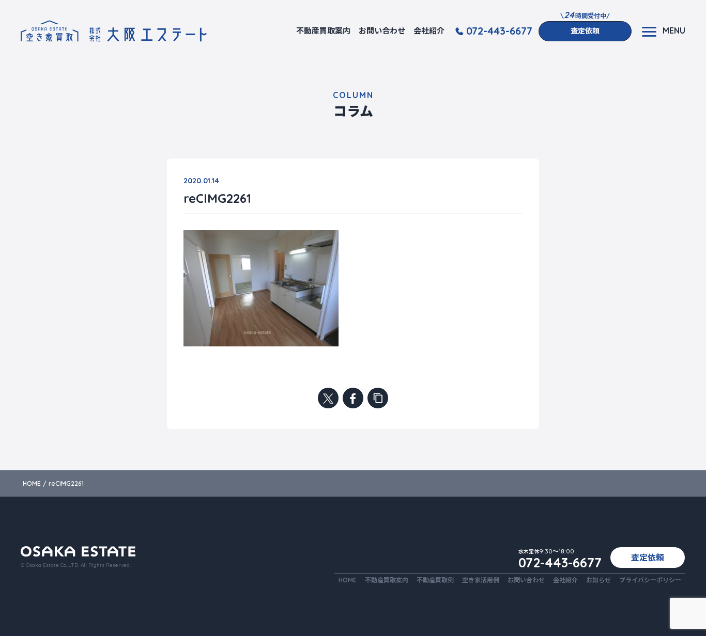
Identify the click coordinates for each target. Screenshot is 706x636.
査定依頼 (585, 31)
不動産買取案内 (323, 31)
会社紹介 (428, 31)
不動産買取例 (435, 580)
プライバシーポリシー (650, 580)
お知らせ (598, 580)
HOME (348, 580)
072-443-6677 (499, 31)
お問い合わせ (382, 31)
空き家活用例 (480, 580)
